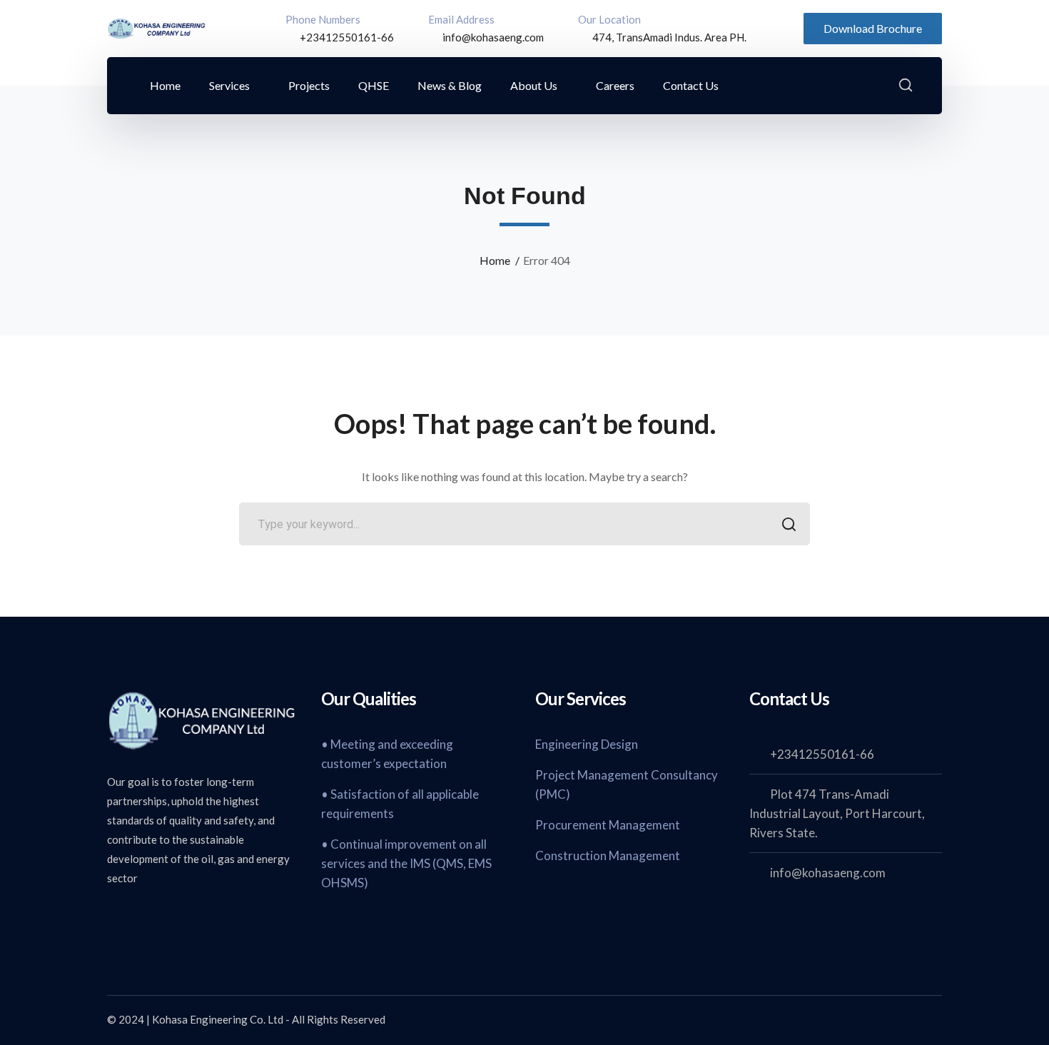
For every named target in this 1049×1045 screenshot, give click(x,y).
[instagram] (221, 916)
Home (495, 260)
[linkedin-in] (185, 916)
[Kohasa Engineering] (157, 27)
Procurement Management (607, 824)
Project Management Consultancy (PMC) (626, 784)
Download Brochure (873, 28)
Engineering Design (586, 744)
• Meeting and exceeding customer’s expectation (387, 754)
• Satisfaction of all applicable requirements (400, 804)
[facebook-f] (150, 916)
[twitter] (114, 916)
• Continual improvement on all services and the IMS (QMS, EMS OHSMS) (406, 863)
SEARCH (788, 524)
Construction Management (607, 855)
